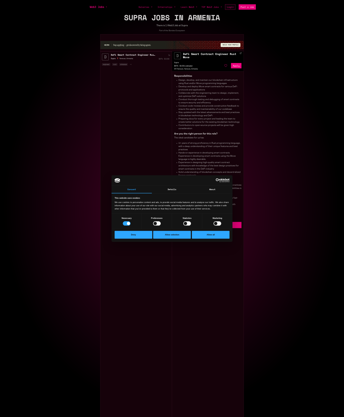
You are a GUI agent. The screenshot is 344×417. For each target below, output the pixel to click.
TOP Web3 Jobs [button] (210, 7)
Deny (133, 234)
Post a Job (247, 7)
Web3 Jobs (97, 7)
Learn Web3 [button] (188, 7)
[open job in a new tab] (240, 53)
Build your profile (231, 45)
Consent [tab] (131, 189)
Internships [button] (166, 7)
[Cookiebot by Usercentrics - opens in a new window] (218, 180)
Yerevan (122, 59)
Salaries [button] (145, 7)
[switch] (157, 223)
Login (230, 7)
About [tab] (212, 189)
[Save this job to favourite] (226, 65)
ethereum (123, 64)
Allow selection (172, 234)
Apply (236, 65)
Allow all (211, 234)
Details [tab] (172, 189)
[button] (106, 7)
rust (115, 64)
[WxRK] (107, 44)
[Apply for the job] (177, 55)
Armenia (129, 59)
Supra (176, 63)
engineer (106, 64)
